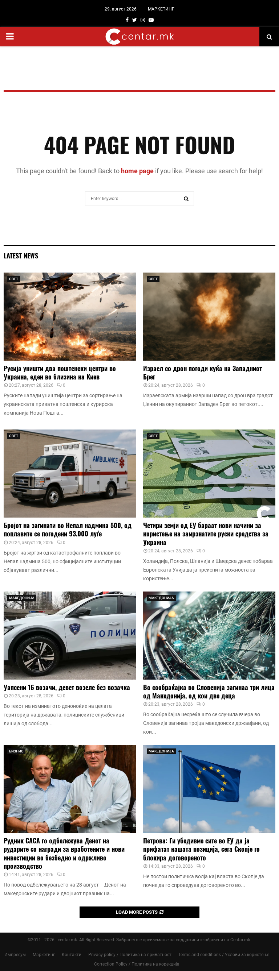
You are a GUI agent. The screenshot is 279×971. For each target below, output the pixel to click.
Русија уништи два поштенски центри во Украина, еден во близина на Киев (60, 372)
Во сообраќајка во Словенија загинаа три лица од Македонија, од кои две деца (209, 691)
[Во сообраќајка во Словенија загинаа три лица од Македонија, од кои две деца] (209, 636)
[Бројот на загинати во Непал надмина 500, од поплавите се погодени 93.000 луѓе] (70, 474)
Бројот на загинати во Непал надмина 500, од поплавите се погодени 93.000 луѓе (68, 529)
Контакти (71, 954)
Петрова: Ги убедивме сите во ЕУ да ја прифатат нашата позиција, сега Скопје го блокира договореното (201, 849)
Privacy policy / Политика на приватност (129, 954)
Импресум (15, 954)
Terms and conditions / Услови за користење (223, 954)
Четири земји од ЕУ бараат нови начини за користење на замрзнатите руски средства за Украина (205, 533)
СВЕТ (13, 279)
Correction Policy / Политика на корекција (136, 964)
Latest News (21, 255)
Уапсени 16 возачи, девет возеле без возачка (67, 687)
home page (137, 171)
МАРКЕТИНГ (161, 9)
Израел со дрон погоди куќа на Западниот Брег (202, 372)
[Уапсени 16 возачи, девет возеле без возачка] (70, 636)
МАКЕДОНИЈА (22, 598)
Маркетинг (44, 954)
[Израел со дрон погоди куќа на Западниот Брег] (209, 317)
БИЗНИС (16, 751)
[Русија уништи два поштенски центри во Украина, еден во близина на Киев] (70, 317)
